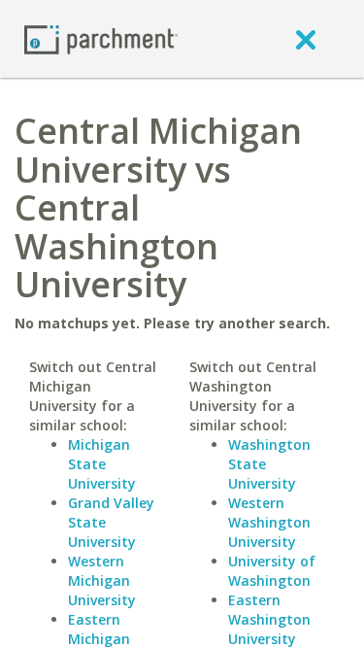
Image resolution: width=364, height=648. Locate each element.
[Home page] (101, 38)
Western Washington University (269, 522)
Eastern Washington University (269, 619)
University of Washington (271, 571)
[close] (305, 39)
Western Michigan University (102, 580)
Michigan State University (102, 464)
